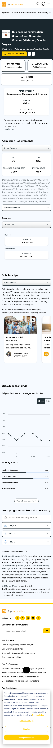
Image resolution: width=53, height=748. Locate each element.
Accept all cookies (26, 737)
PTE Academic (38, 168)
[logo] (12, 3)
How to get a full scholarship (14, 339)
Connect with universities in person (18, 653)
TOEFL (14, 157)
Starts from (26, 240)
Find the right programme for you (17, 645)
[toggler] (49, 3)
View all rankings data (25, 501)
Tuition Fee (9, 224)
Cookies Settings (26, 721)
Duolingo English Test (14, 168)
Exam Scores (10, 148)
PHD (12, 542)
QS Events (27, 574)
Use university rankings (12, 649)
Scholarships (10, 282)
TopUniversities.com (11, 556)
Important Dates (12, 207)
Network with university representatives (20, 677)
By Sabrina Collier (21, 353)
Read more (9, 129)
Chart (41, 401)
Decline (26, 729)
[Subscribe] (46, 630)
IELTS (38, 157)
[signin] (43, 3)
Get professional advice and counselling (20, 681)
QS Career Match (10, 586)
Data (48, 401)
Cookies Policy (38, 715)
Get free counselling (11, 657)
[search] (38, 4)
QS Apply (41, 574)
